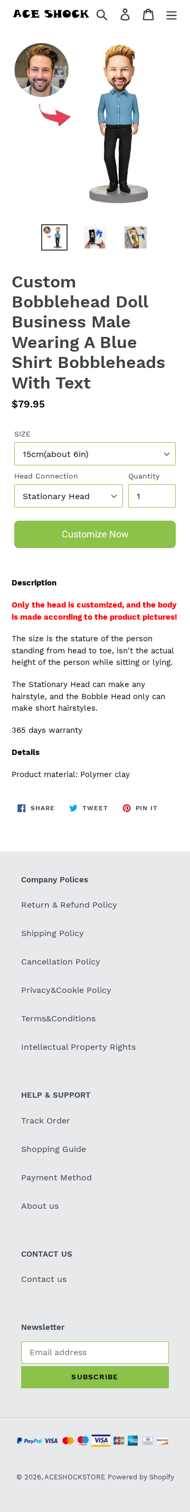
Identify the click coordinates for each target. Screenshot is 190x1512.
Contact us (43, 1279)
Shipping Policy (52, 933)
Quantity (143, 476)
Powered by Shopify (141, 1477)
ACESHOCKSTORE (74, 1477)
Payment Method (56, 1177)
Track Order (45, 1121)
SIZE (22, 434)
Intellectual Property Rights (78, 1047)
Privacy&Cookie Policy (66, 990)
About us (40, 1206)
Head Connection (46, 476)
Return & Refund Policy (69, 905)
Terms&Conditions (58, 1018)
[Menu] (171, 14)
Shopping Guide (53, 1149)
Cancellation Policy (60, 962)
